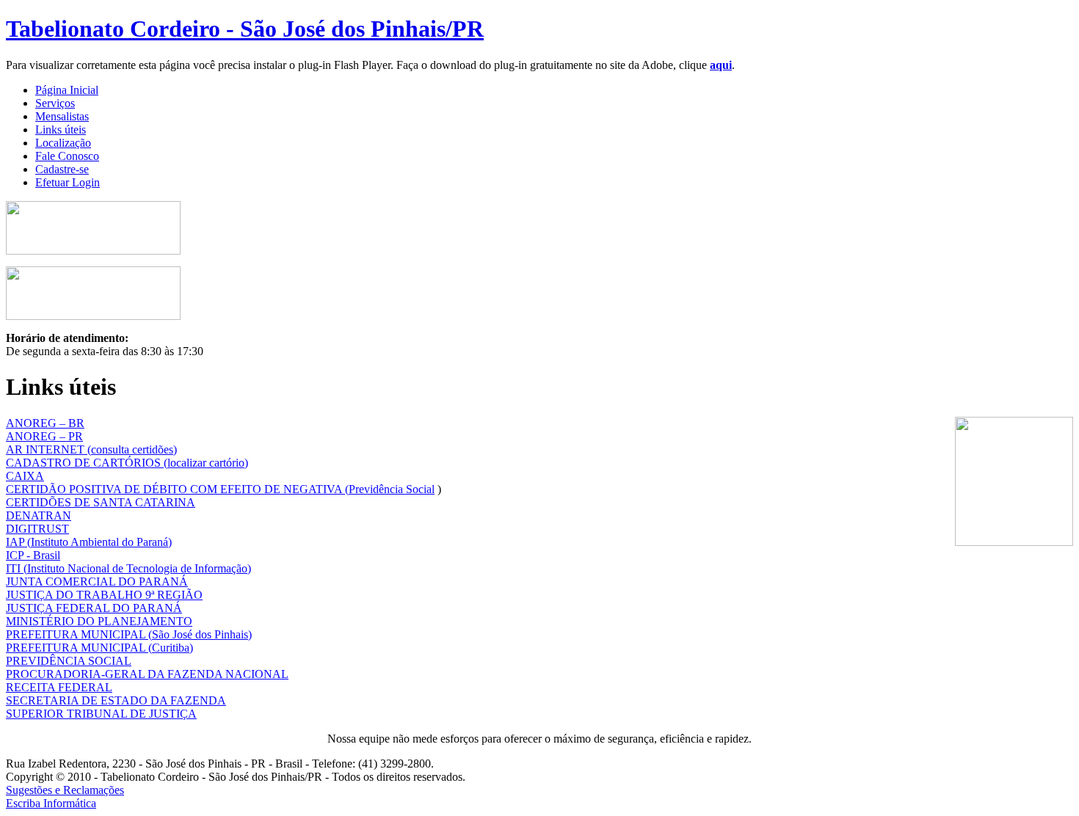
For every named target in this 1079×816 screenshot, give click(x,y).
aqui (721, 65)
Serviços (55, 103)
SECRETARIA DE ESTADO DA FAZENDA (116, 700)
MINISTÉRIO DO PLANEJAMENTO (99, 621)
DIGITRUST (37, 528)
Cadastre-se (62, 169)
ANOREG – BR (45, 423)
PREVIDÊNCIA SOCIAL (68, 661)
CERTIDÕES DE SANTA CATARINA (100, 502)
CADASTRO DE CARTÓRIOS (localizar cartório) (127, 462)
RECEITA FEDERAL (59, 687)
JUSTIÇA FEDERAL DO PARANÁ (94, 608)
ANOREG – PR (44, 436)
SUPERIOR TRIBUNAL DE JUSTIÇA (101, 713)
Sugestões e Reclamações (65, 790)
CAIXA (25, 476)
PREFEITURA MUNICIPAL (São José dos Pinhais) (129, 634)
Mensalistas (62, 116)
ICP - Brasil (33, 555)
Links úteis (60, 129)
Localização (63, 142)
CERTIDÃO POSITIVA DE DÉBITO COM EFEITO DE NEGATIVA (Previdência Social (220, 489)
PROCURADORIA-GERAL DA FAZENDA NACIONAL (147, 674)
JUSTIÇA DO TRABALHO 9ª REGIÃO (104, 595)
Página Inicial (66, 90)
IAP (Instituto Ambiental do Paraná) (89, 542)
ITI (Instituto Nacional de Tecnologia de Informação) (128, 568)
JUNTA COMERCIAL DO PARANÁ (97, 581)
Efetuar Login (67, 182)
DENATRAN (38, 515)
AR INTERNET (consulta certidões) (91, 449)
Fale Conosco (67, 156)
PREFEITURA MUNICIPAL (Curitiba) (99, 647)
